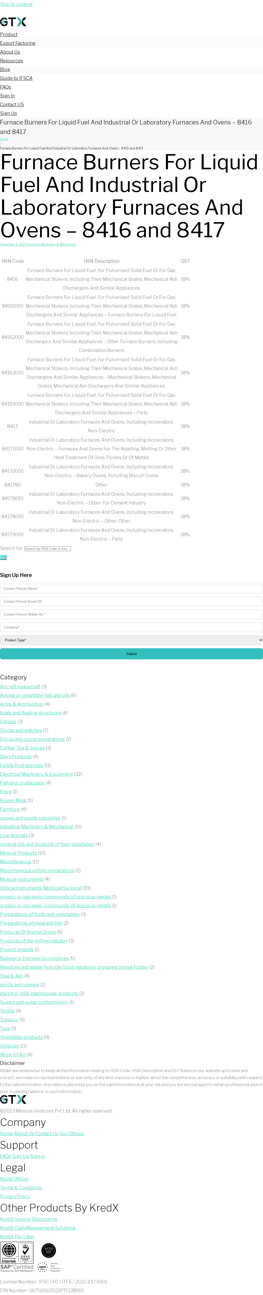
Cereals (8, 721)
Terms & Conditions (21, 1187)
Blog (5, 69)
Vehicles (9, 1046)
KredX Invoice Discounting (28, 1219)
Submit (131, 654)
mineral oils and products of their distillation (47, 844)
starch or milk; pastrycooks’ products (39, 993)
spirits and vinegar (19, 984)
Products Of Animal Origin (28, 932)
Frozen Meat (13, 800)
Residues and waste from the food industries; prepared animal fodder (74, 967)
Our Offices (71, 1133)
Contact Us (46, 1133)
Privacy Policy (15, 1196)
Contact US (12, 104)
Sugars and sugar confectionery (34, 1002)
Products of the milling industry (34, 941)
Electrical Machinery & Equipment (36, 774)
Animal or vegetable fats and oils (35, 695)
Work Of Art (13, 1054)
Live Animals (14, 835)
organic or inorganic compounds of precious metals (55, 896)
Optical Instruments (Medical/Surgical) (41, 888)
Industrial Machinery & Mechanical (51, 244)
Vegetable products (21, 1037)
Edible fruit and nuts (21, 765)
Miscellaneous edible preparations (37, 870)
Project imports (17, 949)
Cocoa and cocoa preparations (32, 739)
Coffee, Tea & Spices (22, 748)
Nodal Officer (14, 1179)
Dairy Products (16, 756)
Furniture (10, 809)
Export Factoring (17, 43)
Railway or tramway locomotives (34, 958)
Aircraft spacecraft (20, 686)
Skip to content (16, 4)
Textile (7, 1011)
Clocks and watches (21, 730)
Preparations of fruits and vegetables (40, 914)
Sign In (7, 95)
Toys (5, 1028)
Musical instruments (21, 879)
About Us (10, 52)
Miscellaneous (15, 861)
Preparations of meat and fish (31, 923)
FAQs (5, 87)
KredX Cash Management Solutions (38, 1228)
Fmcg (6, 791)
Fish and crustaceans (22, 783)
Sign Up (8, 113)
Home (4, 139)
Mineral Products (18, 853)
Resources (11, 60)
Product (8, 34)
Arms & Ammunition (22, 704)
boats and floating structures (30, 713)
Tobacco (9, 1019)
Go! (3, 557)
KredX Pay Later (17, 1236)
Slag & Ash (11, 976)
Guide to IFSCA (16, 78)
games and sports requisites (30, 818)
